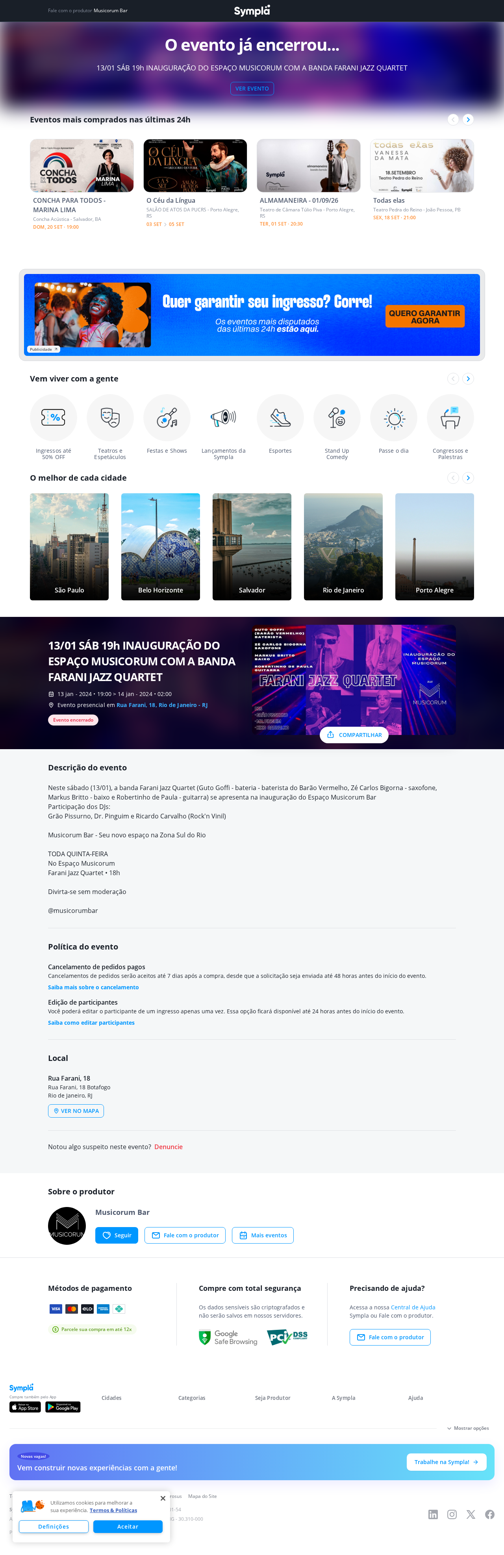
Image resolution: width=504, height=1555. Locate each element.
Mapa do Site (202, 1496)
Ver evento (252, 88)
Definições (53, 1526)
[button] (32, 1506)
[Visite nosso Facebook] (490, 1514)
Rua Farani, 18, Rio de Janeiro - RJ (162, 705)
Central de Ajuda (413, 1307)
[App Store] (25, 1406)
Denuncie (168, 1147)
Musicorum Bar (111, 10)
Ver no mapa (80, 1110)
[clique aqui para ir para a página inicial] (252, 11)
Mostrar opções (471, 1428)
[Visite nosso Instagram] (452, 1514)
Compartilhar (360, 735)
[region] (91, 1516)
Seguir (123, 1235)
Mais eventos (269, 1235)
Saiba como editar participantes (91, 1022)
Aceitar (127, 1526)
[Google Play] (62, 1406)
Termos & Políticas (113, 1510)
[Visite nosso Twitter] (471, 1514)
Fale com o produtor (191, 1235)
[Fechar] (163, 1498)
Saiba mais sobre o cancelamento (93, 987)
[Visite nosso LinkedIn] (433, 1514)
